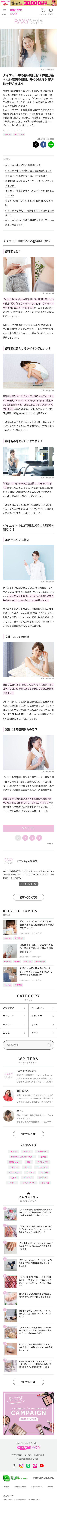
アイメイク (8, 1016)
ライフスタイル (28, 1182)
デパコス (42, 1177)
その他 (34, 1032)
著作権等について (37, 1487)
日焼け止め (40, 961)
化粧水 (13, 1177)
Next (50, 843)
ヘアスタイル (42, 1167)
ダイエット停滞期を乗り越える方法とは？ (26, 175)
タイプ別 (28, 961)
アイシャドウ (43, 1162)
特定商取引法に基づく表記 (27, 1459)
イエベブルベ (14, 1172)
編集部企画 (42, 1151)
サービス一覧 (7, 1499)
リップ (26, 1167)
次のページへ (28, 828)
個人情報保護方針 (20, 1487)
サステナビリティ (34, 1499)
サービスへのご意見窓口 (34, 1455)
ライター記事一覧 (28, 883)
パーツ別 (44, 1172)
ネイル (34, 1024)
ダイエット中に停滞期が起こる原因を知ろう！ (28, 170)
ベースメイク (37, 1007)
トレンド (13, 1167)
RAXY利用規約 (16, 1455)
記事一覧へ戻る (28, 897)
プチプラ (30, 1172)
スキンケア (8, 1007)
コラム (6, 1032)
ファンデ (11, 1182)
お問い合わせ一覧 (20, 1499)
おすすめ (18, 984)
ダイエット (19, 134)
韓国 (28, 1162)
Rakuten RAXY (16, 12)
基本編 (17, 961)
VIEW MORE (28, 1134)
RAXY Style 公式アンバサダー (22, 1156)
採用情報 (51, 1487)
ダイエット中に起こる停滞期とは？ (23, 165)
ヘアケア (7, 1024)
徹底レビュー (14, 1162)
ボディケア (18, 130)
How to (7, 134)
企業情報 (6, 1487)
